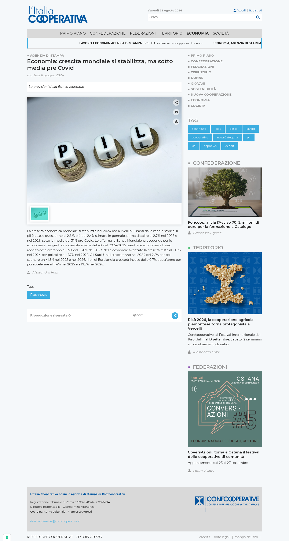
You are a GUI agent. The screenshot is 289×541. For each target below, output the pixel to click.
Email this (176, 112)
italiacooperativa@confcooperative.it (55, 521)
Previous (32, 148)
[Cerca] (258, 17)
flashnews (38, 295)
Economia (87, 43)
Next (177, 148)
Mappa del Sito (246, 537)
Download (176, 122)
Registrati (255, 10)
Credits (204, 537)
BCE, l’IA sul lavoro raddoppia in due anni (158, 43)
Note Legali (222, 537)
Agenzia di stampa (112, 43)
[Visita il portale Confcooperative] (227, 504)
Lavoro (71, 43)
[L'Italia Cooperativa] (59, 14)
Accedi (241, 10)
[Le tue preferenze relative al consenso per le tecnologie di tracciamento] (7, 537)
